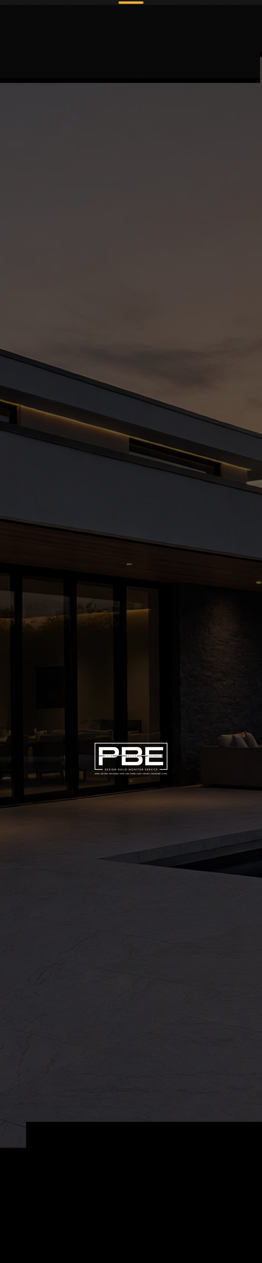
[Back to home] (131, 12)
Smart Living (102, 12)
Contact (164, 12)
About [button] (91, 12)
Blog (155, 12)
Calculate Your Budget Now (131, 2)
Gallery (115, 12)
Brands (146, 12)
